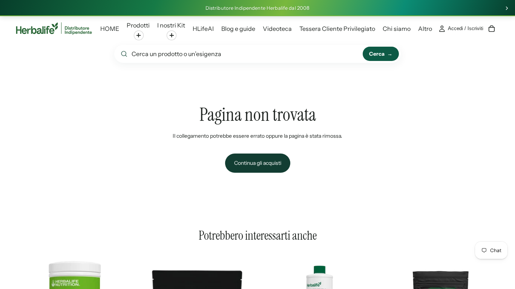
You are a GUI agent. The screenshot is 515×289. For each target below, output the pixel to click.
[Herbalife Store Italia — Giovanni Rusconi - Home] (54, 28)
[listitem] (425, 28)
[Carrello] (491, 28)
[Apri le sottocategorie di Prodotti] (139, 35)
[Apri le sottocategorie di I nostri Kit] (171, 35)
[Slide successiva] (506, 8)
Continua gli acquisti (257, 163)
